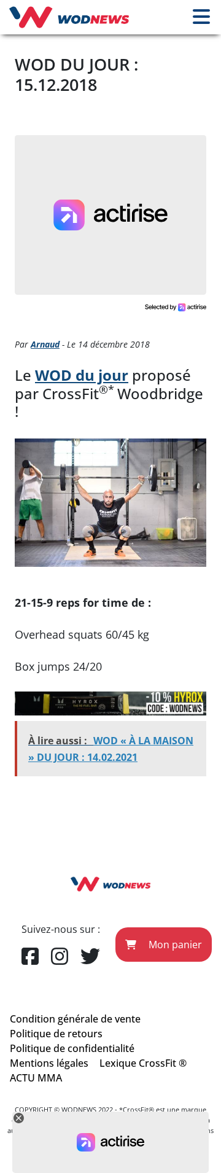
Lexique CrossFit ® (143, 1063)
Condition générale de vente (75, 1019)
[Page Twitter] (90, 956)
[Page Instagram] (59, 956)
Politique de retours (56, 1033)
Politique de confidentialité (72, 1048)
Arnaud (45, 344)
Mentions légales (49, 1063)
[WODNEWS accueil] (69, 17)
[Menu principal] (201, 17)
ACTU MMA (36, 1078)
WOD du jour (81, 375)
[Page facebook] (30, 956)
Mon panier (174, 944)
